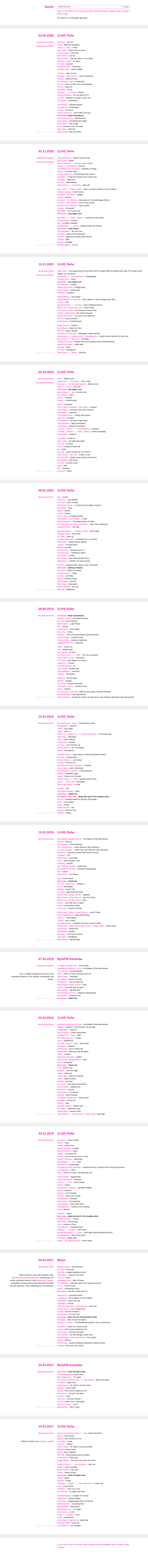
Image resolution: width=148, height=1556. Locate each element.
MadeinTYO (62, 1165)
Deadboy (61, 1213)
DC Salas (61, 537)
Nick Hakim (61, 1291)
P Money (60, 429)
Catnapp (60, 635)
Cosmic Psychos (64, 760)
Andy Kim (61, 678)
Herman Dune (63, 1309)
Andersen (61, 855)
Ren (59, 468)
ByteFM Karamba (101, 11)
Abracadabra (62, 421)
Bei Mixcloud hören (46, 271)
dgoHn (60, 511)
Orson (59, 689)
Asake (59, 404)
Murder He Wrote (64, 1219)
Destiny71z (61, 663)
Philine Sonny (62, 290)
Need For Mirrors (64, 1151)
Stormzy (60, 61)
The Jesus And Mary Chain (68, 1380)
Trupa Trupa (62, 669)
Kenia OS (71, 195)
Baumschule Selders (45, 1280)
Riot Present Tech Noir (73, 308)
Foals (59, 740)
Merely (74, 353)
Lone (59, 1486)
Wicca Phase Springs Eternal (69, 895)
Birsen (70, 1322)
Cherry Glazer (63, 1087)
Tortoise (60, 237)
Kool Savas (61, 908)
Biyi (73, 392)
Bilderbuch (61, 1090)
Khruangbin (62, 519)
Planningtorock (63, 1207)
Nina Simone (72, 76)
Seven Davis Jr (82, 912)
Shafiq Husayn (63, 779)
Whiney (70, 429)
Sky (85, 1433)
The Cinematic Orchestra (67, 692)
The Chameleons (64, 158)
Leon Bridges (74, 519)
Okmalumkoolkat (64, 1496)
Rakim (59, 906)
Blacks (87, 432)
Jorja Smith (61, 50)
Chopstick (61, 1483)
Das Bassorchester (72, 1241)
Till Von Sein (62, 516)
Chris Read (61, 1520)
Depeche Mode (63, 1523)
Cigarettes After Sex (65, 643)
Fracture (60, 384)
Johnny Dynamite (64, 95)
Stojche (60, 242)
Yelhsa (68, 618)
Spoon (60, 1340)
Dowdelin (61, 1100)
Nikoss (71, 912)
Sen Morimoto (63, 285)
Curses (60, 1182)
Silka (76, 779)
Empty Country (63, 325)
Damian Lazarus (63, 573)
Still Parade (62, 1201)
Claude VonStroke (64, 113)
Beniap (78, 163)
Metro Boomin (77, 1114)
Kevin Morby (62, 56)
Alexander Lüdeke (46, 1441)
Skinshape (61, 1046)
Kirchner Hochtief (64, 666)
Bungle (60, 1154)
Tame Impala (62, 410)
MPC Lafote (62, 441)
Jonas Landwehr (64, 163)
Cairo (59, 1062)
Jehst (78, 655)
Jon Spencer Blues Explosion (69, 1167)
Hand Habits (62, 768)
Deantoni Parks (77, 276)
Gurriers (60, 98)
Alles (59, 11)
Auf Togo (60, 1043)
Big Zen (77, 300)
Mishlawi (60, 889)
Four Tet (60, 621)
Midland (60, 79)
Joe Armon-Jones (64, 655)
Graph (59, 1478)
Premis (60, 513)
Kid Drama (70, 884)
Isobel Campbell (63, 522)
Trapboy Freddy (81, 531)
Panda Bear (62, 929)
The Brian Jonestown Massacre (70, 765)
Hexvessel (61, 934)
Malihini (60, 774)
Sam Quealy (62, 328)
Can (59, 872)
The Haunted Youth (65, 82)
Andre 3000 (62, 271)
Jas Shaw (61, 684)
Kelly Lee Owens (64, 1404)
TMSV (59, 729)
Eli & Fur (60, 182)
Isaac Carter (62, 392)
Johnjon (70, 1483)
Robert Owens (76, 189)
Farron (60, 1143)
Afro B (59, 407)
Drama (60, 579)
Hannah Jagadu (63, 245)
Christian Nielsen (64, 755)
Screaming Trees (64, 1280)
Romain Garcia (63, 220)
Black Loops (62, 912)
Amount (60, 331)
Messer (60, 547)
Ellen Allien (61, 129)
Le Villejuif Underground (67, 966)
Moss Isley (70, 782)
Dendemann (62, 982)
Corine (75, 226)
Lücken (61, 1547)
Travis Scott (90, 1114)
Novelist (78, 305)
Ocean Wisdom (83, 429)
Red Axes (75, 339)
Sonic (59, 887)
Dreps (79, 432)
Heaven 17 (61, 853)
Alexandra (61, 1320)
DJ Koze (60, 64)
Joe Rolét (61, 42)
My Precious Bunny (65, 118)
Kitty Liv (60, 319)
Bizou (59, 802)
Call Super (61, 686)
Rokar (59, 45)
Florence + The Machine (67, 200)
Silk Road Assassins (65, 791)
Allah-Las (61, 418)
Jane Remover (63, 423)
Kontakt (125, 11)
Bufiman (60, 565)
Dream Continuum (64, 1159)
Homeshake (62, 996)
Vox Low (60, 444)
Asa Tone (61, 503)
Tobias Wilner (74, 926)
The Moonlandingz (64, 1374)
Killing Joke (61, 542)
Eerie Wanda (62, 940)
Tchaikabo (73, 407)
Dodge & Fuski (63, 1464)
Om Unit (60, 884)
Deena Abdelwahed (65, 915)
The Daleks (74, 381)
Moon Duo (61, 632)
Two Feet (61, 1399)
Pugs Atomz (73, 1520)
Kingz (74, 723)
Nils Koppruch (63, 1283)
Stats (59, 861)
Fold (59, 878)
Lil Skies (60, 892)
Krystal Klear (71, 166)
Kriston (60, 1156)
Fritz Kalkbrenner (85, 1483)
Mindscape (61, 1222)
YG (73, 1162)
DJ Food (60, 1270)
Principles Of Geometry (66, 334)
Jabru (59, 782)
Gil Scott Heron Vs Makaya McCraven (72, 524)
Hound (69, 387)
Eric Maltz (61, 1109)
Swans (60, 903)
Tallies (59, 1054)
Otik (59, 497)
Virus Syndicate (80, 1464)
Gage (73, 1035)
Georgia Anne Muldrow (66, 1188)
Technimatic (62, 426)
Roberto (60, 618)
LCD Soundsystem (64, 847)
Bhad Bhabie (62, 1162)
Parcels (60, 398)
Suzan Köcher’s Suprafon (67, 771)
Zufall (59, 14)
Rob (63, 310)
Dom (59, 310)
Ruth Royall (70, 313)
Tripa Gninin (83, 407)
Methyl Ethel (62, 858)
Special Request (63, 305)
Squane (60, 545)
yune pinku (76, 185)
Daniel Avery (62, 185)
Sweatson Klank (63, 67)
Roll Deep (61, 90)
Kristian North (77, 336)
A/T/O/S (60, 1278)
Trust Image (62, 1076)
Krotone (60, 1481)
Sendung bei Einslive (45, 42)
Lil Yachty (72, 92)
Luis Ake (60, 350)
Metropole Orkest (78, 1337)
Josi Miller (61, 177)
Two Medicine (62, 1227)
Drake (59, 1452)
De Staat (60, 452)
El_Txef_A (61, 1084)
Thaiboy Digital (63, 637)
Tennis (60, 1402)
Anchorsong (62, 1343)
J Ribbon (60, 73)
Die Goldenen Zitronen (66, 866)
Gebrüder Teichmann (65, 1306)
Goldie (70, 310)
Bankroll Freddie (63, 531)
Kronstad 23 (62, 107)
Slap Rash (61, 438)
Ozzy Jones (62, 161)
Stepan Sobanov (76, 218)
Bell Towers (62, 556)
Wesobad (61, 293)
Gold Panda (62, 132)
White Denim (62, 874)
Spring (60, 1329)
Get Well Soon (63, 69)
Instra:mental (62, 629)
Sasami (60, 810)
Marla (65, 407)
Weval (59, 776)
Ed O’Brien (61, 101)
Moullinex (61, 1489)
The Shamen (62, 844)
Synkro (60, 1289)
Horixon (60, 1322)
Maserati (60, 589)
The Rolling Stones (65, 415)
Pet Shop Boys (63, 553)
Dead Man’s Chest (64, 505)
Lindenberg (61, 1298)
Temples (60, 674)
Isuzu (59, 1209)
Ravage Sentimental (65, 539)
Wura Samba (81, 1306)
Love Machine (63, 1526)
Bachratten (61, 211)
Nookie (60, 313)
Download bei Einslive (45, 46)
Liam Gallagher (63, 671)
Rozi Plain (61, 660)
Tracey (79, 1233)
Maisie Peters (62, 58)
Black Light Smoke (64, 784)
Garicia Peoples (63, 694)
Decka (59, 750)
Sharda (60, 842)
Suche (49, 6)
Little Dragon (62, 581)
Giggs (59, 731)
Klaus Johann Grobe (65, 658)
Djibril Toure (85, 926)
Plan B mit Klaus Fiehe (83, 11)
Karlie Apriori (62, 1512)
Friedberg (61, 863)
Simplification (62, 726)
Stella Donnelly (63, 807)
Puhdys (60, 1312)
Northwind (61, 1327)
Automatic (61, 180)
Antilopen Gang (63, 534)
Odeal (68, 61)
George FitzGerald (64, 342)
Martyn (60, 1185)
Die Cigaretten (63, 1170)
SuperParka (62, 413)
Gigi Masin (61, 1303)
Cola (59, 126)
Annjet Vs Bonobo (89, 734)
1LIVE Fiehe (68, 11)
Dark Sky (61, 1272)
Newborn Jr (72, 734)
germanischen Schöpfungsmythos (25, 1278)
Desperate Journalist (65, 1057)
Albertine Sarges (64, 192)
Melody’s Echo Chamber (67, 206)
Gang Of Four (62, 550)
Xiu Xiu (60, 799)
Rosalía (60, 1193)
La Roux (60, 576)
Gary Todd (61, 189)
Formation (61, 1383)
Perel (70, 1182)
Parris (70, 686)
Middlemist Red (63, 1504)
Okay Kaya (61, 584)
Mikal (59, 308)
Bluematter (61, 508)
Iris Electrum (62, 1492)
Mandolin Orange (64, 1106)
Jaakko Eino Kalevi (65, 287)
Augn (59, 466)
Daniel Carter (62, 926)
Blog (119, 11)
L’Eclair (60, 921)
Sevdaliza (61, 195)
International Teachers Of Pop (69, 839)
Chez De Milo (62, 457)
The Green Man (63, 723)
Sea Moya (61, 1140)
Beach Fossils (63, 1470)
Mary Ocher (62, 339)
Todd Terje (61, 1501)
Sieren (60, 1190)
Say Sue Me (62, 652)
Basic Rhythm (62, 1033)
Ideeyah (72, 1230)
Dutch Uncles (62, 1385)
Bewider (60, 1071)
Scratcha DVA (62, 1035)
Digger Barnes (63, 1460)
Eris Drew (61, 570)
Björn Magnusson (64, 1377)
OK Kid (60, 84)
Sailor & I (61, 918)
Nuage (60, 1241)
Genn (59, 447)
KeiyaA (60, 197)
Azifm (59, 379)
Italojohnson (62, 561)
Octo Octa (61, 116)
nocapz (60, 110)
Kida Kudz (61, 500)
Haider (60, 1073)
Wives (59, 647)
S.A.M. (60, 1286)
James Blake (62, 1111)
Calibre (60, 1146)
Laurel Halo (62, 742)
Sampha (70, 1515)
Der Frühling (62, 460)
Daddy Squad (62, 226)
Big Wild (60, 1095)
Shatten (60, 208)
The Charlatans (63, 231)
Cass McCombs (63, 923)
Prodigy (60, 763)
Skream (60, 48)
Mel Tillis (60, 1455)
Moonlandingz (63, 1507)
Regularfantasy (63, 297)
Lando (59, 1079)
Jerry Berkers (62, 1335)
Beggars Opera (63, 1267)
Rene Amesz (62, 455)
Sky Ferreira (89, 1380)
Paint (59, 1224)
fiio (58, 449)
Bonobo (60, 1103)
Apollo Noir (61, 1498)
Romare (60, 681)
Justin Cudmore (63, 748)
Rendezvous (62, 336)
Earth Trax (61, 734)
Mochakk (61, 76)
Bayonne (60, 788)
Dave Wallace (62, 624)
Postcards (61, 1238)
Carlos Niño (62, 276)
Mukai (75, 1043)
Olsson (60, 1467)
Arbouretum (62, 1275)
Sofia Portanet (63, 1177)
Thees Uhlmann (63, 697)
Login (65, 14)
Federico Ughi (98, 926)
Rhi (58, 627)
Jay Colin (73, 455)
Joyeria (60, 171)
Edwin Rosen (62, 321)
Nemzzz (60, 92)
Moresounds (62, 1314)
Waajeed (60, 1230)
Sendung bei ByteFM (45, 966)
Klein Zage (61, 737)
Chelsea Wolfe (63, 640)
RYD (59, 1068)
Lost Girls (61, 471)
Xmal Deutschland (64, 1180)
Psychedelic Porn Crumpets (68, 169)
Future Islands (63, 53)
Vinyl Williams (62, 1204)
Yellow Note (62, 381)
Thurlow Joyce (63, 279)
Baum (61, 1260)
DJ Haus (60, 745)
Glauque (60, 347)
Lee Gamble (62, 395)
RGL (59, 223)
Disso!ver (61, 234)
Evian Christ (62, 353)
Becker (68, 1043)
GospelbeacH (62, 1199)
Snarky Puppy (63, 1337)
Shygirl (60, 302)
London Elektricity (64, 174)
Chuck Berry (62, 1458)
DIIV (59, 650)
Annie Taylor (62, 121)
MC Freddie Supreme (77, 384)
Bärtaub (60, 1081)
